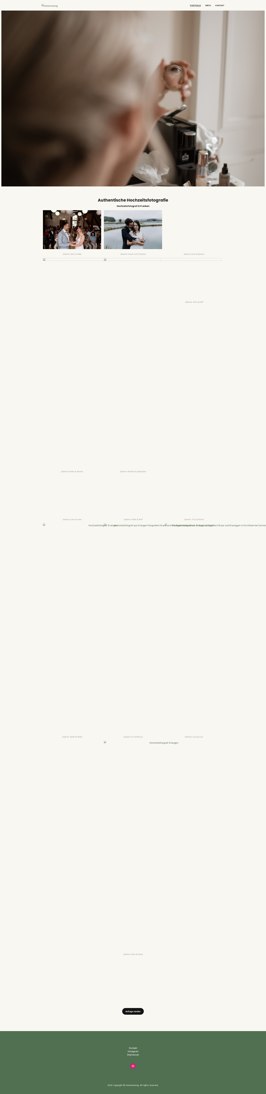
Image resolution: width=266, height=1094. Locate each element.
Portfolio (195, 5)
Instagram (133, 1051)
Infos (208, 5)
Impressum (133, 1054)
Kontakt (219, 5)
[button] (133, 1011)
